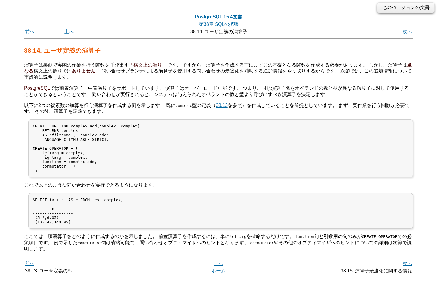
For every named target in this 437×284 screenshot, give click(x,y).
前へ (29, 31)
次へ (407, 31)
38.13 (222, 105)
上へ (69, 31)
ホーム (218, 270)
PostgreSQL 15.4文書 (218, 16)
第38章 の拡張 (219, 24)
